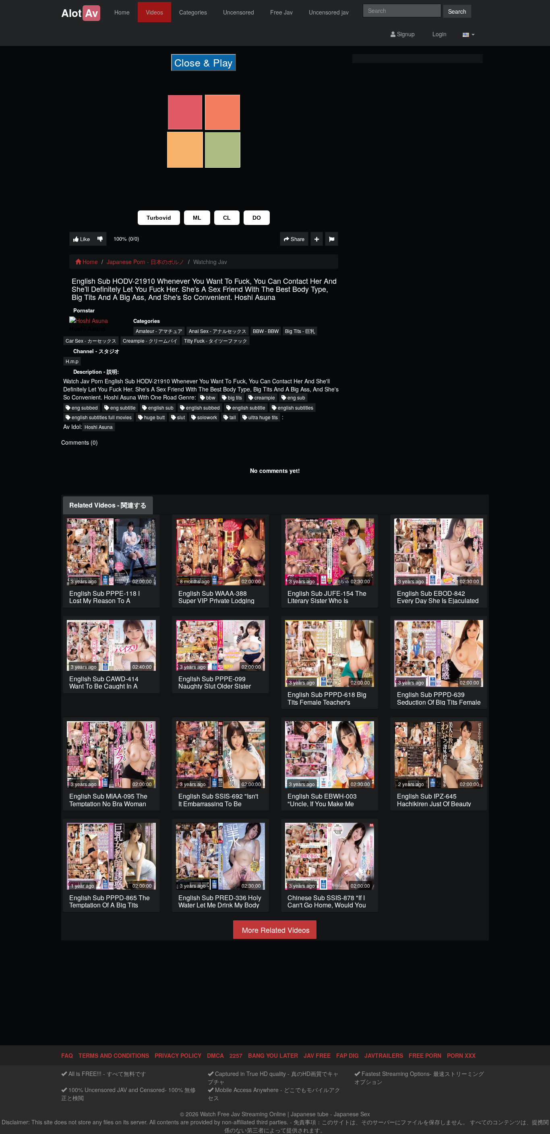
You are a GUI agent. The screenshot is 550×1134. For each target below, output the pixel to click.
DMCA (215, 1055)
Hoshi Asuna (99, 426)
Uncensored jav (329, 12)
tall (232, 417)
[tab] (108, 505)
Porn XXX (461, 1055)
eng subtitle (122, 407)
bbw (210, 397)
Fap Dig (347, 1055)
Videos (154, 12)
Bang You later (273, 1055)
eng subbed (84, 407)
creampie (264, 397)
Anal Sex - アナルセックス (217, 330)
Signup (405, 34)
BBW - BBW (266, 330)
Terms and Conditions (114, 1055)
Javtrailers (383, 1055)
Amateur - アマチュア (159, 330)
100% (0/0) (126, 238)
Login (439, 34)
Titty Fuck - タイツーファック (215, 340)
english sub (160, 407)
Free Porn (425, 1055)
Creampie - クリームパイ (150, 340)
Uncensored (238, 12)
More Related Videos (275, 929)
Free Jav (281, 12)
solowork (206, 417)
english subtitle (248, 407)
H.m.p (72, 361)
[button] (469, 34)
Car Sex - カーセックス (91, 340)
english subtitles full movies (101, 417)
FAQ (67, 1055)
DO (256, 217)
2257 (236, 1055)
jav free (317, 1055)
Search (457, 11)
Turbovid (159, 217)
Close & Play (203, 62)
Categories (193, 12)
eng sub (295, 397)
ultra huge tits (262, 417)
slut (180, 417)
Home (122, 12)
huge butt (154, 417)
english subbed (202, 407)
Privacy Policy (178, 1055)
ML (197, 217)
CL (227, 217)
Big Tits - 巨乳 (300, 330)
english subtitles (295, 407)
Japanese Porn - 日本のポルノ (145, 262)
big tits (234, 397)
